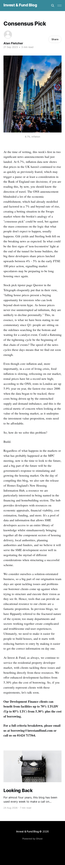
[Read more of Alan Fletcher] (7, 34)
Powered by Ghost (32, 838)
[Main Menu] (59, 5)
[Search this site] (52, 5)
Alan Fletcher (13, 43)
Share (54, 39)
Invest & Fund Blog (20, 5)
